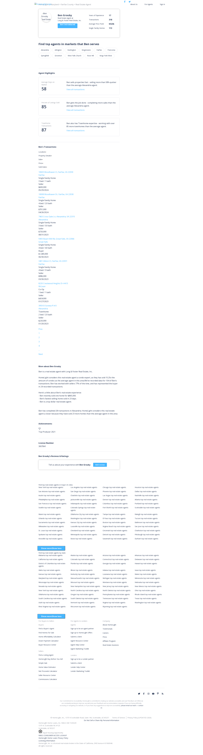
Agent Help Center (77, 645)
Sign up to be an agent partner (82, 628)
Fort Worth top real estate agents (115, 507)
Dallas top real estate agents (146, 491)
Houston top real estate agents (147, 487)
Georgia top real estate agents (114, 563)
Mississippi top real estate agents (51, 582)
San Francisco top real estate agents (52, 503)
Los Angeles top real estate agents (84, 487)
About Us (133, 4)
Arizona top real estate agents (114, 555)
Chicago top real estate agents (114, 487)
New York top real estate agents (51, 487)
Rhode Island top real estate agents (148, 594)
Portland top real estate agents (146, 503)
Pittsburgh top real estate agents (147, 534)
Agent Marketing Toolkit (80, 649)
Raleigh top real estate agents (146, 514)
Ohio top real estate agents (145, 590)
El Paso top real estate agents (114, 518)
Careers (106, 633)
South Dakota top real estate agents (84, 598)
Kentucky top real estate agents (83, 574)
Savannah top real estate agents (115, 539)
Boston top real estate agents (114, 522)
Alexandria (45, 50)
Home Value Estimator (47, 667)
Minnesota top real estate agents (147, 578)
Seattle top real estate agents (50, 507)
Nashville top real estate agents (147, 495)
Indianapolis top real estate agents (84, 503)
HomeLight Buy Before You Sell (51, 659)
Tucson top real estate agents (146, 518)
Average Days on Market (48, 83)
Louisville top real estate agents (83, 526)
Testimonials (107, 629)
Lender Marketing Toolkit (80, 671)
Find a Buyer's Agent (46, 628)
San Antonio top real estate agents (52, 491)
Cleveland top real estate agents (83, 530)
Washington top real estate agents (84, 518)
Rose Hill (90, 55)
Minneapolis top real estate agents (84, 534)
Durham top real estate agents (146, 539)
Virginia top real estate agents (114, 602)
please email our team (128, 706)
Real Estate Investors (111, 645)
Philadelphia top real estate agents (52, 499)
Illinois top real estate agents (82, 570)
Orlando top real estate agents (50, 518)
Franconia (111, 50)
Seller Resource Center (47, 675)
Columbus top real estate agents (115, 503)
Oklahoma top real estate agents (51, 594)
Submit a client (76, 637)
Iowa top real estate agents (145, 570)
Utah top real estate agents (49, 602)
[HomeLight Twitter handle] (139, 694)
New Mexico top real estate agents (148, 586)
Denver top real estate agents (114, 499)
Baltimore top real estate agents (147, 522)
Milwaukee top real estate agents (51, 526)
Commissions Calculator (48, 679)
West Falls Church (74, 55)
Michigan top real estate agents (115, 578)
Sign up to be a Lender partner (82, 659)
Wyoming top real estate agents (115, 606)
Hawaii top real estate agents (146, 563)
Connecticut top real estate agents (116, 559)
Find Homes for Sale (46, 633)
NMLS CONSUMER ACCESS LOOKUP (53, 735)
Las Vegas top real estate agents (115, 495)
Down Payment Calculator (49, 641)
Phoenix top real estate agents (114, 491)
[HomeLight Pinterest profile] (158, 693)
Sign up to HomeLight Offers (81, 633)
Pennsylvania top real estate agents (116, 594)
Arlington (58, 50)
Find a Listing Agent (46, 655)
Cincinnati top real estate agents (115, 530)
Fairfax (99, 50)
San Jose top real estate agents (147, 526)
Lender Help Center (78, 667)
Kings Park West (106, 55)
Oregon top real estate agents (82, 594)
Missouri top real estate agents (82, 582)
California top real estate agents (51, 559)
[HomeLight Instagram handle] (148, 694)
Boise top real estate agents (81, 539)
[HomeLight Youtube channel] (153, 694)
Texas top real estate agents (146, 598)
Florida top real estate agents (82, 563)
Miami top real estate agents (50, 514)
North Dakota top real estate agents (117, 590)
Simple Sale (43, 663)
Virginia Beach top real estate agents (117, 526)
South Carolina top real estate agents (53, 598)
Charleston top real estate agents (147, 530)
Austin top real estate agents (50, 495)
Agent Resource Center (79, 641)
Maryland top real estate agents (51, 578)
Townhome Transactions (46, 124)
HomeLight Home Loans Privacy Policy (53, 738)
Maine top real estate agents (146, 574)
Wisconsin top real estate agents (83, 606)
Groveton (58, 55)
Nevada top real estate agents (50, 586)
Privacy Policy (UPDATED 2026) (139, 718)
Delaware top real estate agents (147, 559)
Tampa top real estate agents (114, 514)
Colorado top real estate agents (83, 559)
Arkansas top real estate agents (147, 555)
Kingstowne (86, 50)
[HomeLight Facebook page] (144, 694)
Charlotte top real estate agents (83, 495)
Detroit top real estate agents (114, 534)
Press (105, 637)
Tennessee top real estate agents (115, 598)
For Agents (148, 4)
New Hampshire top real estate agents (85, 586)
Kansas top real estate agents (50, 574)
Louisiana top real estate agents (115, 574)
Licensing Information (47, 741)
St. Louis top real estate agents (50, 530)
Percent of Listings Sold (50, 102)
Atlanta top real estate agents (146, 499)
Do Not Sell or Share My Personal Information (101, 720)
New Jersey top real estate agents (116, 586)
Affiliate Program (109, 641)
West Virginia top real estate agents (52, 606)
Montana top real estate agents (115, 582)
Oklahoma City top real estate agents (85, 514)
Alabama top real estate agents (50, 555)
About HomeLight (109, 625)
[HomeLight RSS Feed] (162, 694)
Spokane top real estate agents (50, 534)
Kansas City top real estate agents (84, 522)
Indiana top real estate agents (114, 570)
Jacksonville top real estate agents (84, 499)
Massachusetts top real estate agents (85, 578)
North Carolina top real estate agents (85, 590)
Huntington (71, 50)
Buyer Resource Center (47, 645)
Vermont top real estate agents (82, 602)
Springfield (45, 55)
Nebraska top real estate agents (147, 582)
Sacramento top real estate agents (52, 522)
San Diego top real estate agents (83, 491)
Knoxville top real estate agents (50, 539)
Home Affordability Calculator (50, 637)
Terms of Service (118, 718)
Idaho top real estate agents (49, 570)
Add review (100, 465)
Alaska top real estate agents (82, 555)
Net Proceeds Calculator (48, 671)
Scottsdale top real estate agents (147, 507)
